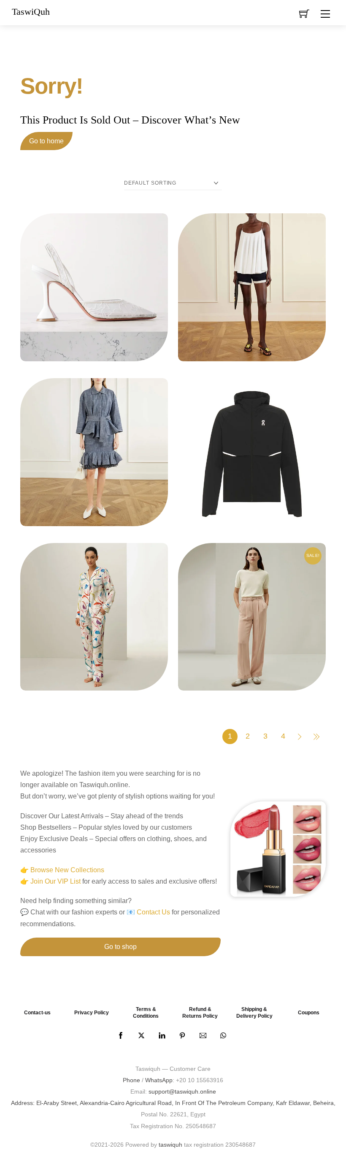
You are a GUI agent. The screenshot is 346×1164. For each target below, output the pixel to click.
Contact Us (153, 912)
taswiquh (170, 1144)
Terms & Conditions (146, 1013)
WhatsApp (159, 1080)
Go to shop (120, 946)
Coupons (308, 1012)
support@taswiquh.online (182, 1091)
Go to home (46, 141)
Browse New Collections (67, 870)
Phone (131, 1080)
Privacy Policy (91, 1012)
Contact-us (37, 1012)
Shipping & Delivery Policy (254, 1013)
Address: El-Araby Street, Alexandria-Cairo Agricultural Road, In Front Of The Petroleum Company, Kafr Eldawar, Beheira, (173, 1102)
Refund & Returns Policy (200, 1013)
